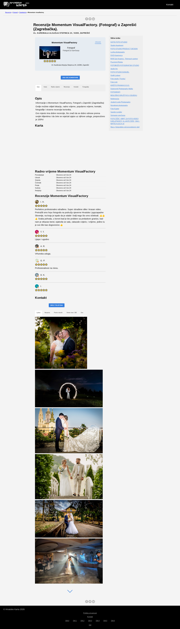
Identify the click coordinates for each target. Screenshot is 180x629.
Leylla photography (118, 52)
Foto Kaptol (115, 109)
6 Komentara (98, 43)
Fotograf (15, 12)
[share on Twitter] (90, 20)
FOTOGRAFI (115, 92)
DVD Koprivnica (116, 55)
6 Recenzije (98, 41)
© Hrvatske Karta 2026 (14, 609)
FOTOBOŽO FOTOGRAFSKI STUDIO (125, 65)
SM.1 (75, 621)
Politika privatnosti (90, 613)
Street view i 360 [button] (72, 312)
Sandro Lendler (116, 112)
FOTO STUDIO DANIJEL (120, 72)
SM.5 (105, 621)
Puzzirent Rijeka (117, 62)
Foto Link (114, 82)
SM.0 (67, 621)
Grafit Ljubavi (115, 75)
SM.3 (90, 621)
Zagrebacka (22, 12)
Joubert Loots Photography (120, 102)
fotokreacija (115, 99)
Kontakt (169, 4)
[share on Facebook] (86, 20)
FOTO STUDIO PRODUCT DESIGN (124, 49)
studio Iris (114, 69)
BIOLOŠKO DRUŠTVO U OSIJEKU (124, 95)
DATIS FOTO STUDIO (119, 42)
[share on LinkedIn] (93, 20)
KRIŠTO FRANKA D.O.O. (120, 85)
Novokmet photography (119, 105)
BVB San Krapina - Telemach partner (124, 59)
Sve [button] (82, 312)
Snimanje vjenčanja (118, 115)
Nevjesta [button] (47, 312)
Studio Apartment (117, 45)
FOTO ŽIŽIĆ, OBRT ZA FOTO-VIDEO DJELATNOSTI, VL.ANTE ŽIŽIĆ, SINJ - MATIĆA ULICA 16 (125, 121)
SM (90, 625)
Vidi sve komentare (70, 77)
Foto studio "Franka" (118, 79)
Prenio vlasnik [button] (58, 312)
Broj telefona (56, 305)
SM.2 (82, 621)
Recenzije (8, 12)
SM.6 (113, 621)
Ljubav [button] (39, 312)
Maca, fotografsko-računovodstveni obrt (125, 127)
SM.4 (98, 621)
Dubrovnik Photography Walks (122, 89)
